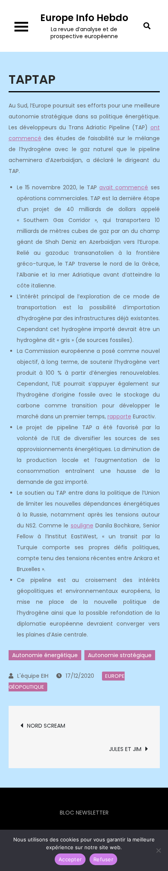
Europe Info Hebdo (84, 17)
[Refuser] (158, 850)
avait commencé (123, 187)
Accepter (70, 859)
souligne (82, 525)
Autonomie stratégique (120, 655)
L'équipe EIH (32, 676)
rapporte (119, 416)
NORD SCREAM (46, 726)
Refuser (103, 859)
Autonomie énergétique (45, 655)
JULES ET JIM (125, 749)
